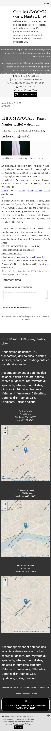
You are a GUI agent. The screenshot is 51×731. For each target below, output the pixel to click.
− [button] (5, 432)
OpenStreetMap (26, 480)
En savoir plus (18, 724)
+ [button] (5, 428)
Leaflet (15, 480)
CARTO (46, 480)
